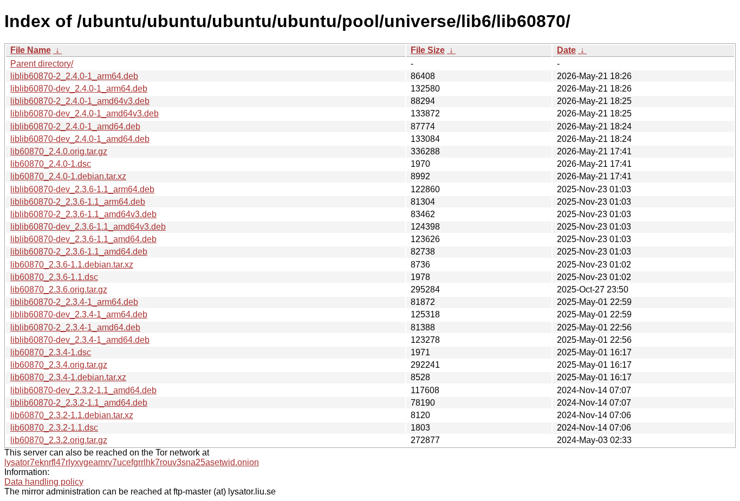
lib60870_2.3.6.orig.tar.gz (58, 289)
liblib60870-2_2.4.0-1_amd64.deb (75, 126)
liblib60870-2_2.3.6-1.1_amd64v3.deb (83, 214)
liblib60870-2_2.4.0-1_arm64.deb (74, 76)
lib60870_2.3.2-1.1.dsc (54, 427)
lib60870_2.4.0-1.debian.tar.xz (68, 176)
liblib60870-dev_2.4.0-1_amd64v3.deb (84, 113)
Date (566, 50)
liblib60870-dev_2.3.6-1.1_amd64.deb (83, 239)
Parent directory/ (41, 63)
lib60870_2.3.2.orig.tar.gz (58, 440)
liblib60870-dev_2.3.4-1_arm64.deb (78, 314)
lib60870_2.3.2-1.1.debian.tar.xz (71, 415)
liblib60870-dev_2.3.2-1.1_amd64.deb (83, 390)
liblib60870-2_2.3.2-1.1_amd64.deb (78, 402)
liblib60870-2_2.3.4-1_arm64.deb (74, 302)
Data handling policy (43, 481)
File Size (428, 50)
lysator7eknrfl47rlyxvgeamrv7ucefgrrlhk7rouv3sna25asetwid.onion (131, 462)
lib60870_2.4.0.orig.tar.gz (58, 151)
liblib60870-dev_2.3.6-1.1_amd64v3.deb (88, 226)
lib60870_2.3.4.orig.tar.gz (58, 364)
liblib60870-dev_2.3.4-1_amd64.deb (80, 339)
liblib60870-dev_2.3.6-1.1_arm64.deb (82, 189)
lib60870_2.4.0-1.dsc (50, 163)
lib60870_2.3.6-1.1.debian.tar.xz (71, 264)
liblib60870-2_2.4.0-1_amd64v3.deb (80, 101)
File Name (30, 50)
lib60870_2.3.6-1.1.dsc (54, 277)
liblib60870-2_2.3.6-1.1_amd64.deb (78, 251)
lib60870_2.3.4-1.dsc (50, 352)
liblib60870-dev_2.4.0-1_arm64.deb (78, 88)
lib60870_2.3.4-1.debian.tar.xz (68, 377)
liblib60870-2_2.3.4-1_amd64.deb (75, 327)
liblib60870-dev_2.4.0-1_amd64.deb (80, 139)
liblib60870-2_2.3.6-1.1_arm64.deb (77, 201)
